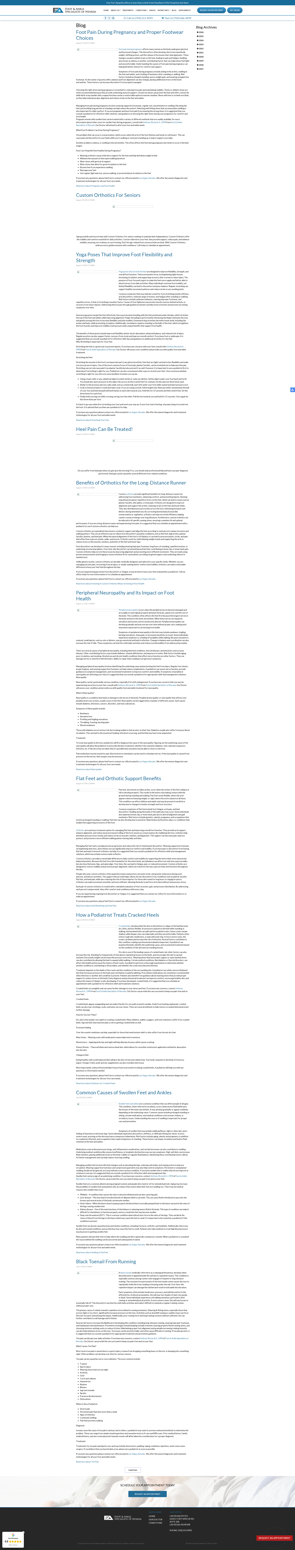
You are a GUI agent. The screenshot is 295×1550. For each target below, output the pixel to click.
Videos (152, 10)
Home (106, 10)
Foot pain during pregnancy (130, 49)
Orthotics (80, 830)
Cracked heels (125, 926)
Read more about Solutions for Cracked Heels (95, 1083)
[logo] (74, 10)
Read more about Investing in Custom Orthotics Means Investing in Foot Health (110, 583)
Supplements (184, 10)
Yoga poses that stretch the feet (133, 271)
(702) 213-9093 (144, 18)
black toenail (125, 1272)
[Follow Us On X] (109, 17)
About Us (115, 10)
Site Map (189, 1543)
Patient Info (163, 10)
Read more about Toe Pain (87, 1461)
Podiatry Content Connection (133, 1543)
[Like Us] (105, 17)
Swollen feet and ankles (129, 1103)
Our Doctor (155, 1519)
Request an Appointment (211, 10)
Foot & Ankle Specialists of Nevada (100, 349)
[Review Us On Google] (113, 17)
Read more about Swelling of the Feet (92, 1252)
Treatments (127, 10)
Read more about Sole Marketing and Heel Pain (96, 905)
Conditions (141, 10)
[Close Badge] (23, 1532)
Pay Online (235, 10)
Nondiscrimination (199, 1543)
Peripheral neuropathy (128, 610)
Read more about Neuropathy (89, 769)
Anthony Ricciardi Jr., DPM (154, 122)
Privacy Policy (212, 1543)
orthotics (130, 494)
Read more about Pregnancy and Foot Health (95, 186)
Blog (174, 10)
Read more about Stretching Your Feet (92, 420)
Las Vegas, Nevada (147, 178)
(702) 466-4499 (182, 18)
